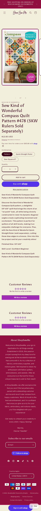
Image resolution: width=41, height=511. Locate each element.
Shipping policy (15, 496)
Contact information (16, 500)
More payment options (20, 189)
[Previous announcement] (4, 4)
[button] (4, 12)
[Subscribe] (32, 445)
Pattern (7, 154)
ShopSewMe (11, 493)
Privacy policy (28, 500)
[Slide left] (15, 98)
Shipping (4, 139)
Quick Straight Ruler (24, 154)
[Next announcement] (36, 4)
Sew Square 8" (10, 159)
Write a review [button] (20, 297)
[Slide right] (25, 98)
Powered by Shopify (22, 493)
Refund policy (34, 493)
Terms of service (27, 496)
